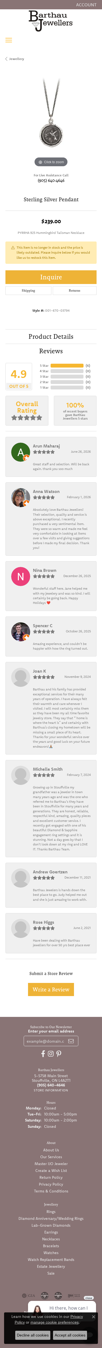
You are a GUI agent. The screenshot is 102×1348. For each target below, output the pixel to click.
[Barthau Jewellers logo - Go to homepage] (51, 20)
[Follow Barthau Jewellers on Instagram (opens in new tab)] (51, 1054)
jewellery (16, 59)
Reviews (51, 351)
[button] (86, 4)
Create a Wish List (51, 1170)
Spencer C (42, 625)
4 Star (44, 371)
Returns (74, 290)
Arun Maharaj (46, 446)
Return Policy (51, 1177)
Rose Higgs (43, 922)
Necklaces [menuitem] (51, 1239)
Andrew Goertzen (50, 871)
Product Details (51, 336)
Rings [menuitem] (51, 1211)
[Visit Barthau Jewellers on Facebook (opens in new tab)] (43, 1054)
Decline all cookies (33, 1335)
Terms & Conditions (51, 1191)
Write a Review (51, 989)
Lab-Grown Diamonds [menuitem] (51, 1225)
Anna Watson (46, 491)
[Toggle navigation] (8, 40)
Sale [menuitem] (51, 1273)
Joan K (39, 671)
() (88, 365)
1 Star (44, 387)
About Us (51, 1150)
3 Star (44, 376)
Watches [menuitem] (51, 1252)
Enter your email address (51, 1031)
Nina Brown (44, 570)
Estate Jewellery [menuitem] (51, 1266)
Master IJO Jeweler (51, 1163)
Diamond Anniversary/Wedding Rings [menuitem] (51, 1218)
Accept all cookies (70, 1335)
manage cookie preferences (54, 1322)
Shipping (28, 290)
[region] (51, 122)
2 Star (44, 382)
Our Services (51, 1156)
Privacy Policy (51, 1184)
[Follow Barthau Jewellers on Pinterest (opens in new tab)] (58, 1054)
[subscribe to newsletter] (71, 1041)
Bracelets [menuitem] (51, 1245)
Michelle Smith (48, 769)
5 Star (44, 365)
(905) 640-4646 (51, 180)
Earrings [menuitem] (51, 1232)
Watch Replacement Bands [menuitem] (51, 1259)
